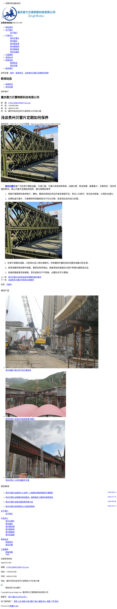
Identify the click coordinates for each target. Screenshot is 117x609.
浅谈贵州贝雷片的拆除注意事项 (21, 280)
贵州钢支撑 (14, 44)
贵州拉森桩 (14, 52)
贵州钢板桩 (14, 49)
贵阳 (15, 601)
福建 (40, 601)
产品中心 (9, 36)
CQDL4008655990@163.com (19, 103)
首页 (12, 73)
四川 (44, 601)
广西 (52, 601)
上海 (19, 601)
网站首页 (9, 27)
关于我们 (9, 30)
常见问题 (13, 66)
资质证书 (9, 57)
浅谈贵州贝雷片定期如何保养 (37, 73)
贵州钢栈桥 (14, 46)
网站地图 (9, 552)
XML (7, 554)
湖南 (24, 601)
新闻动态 (9, 60)
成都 (48, 601)
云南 (28, 601)
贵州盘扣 (13, 41)
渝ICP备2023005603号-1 (17, 597)
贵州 (56, 601)
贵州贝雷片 (14, 38)
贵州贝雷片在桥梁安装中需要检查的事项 (24, 277)
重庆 (32, 601)
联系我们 (9, 68)
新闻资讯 (13, 63)
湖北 (36, 601)
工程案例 (9, 55)
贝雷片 (9, 284)
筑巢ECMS (14, 606)
